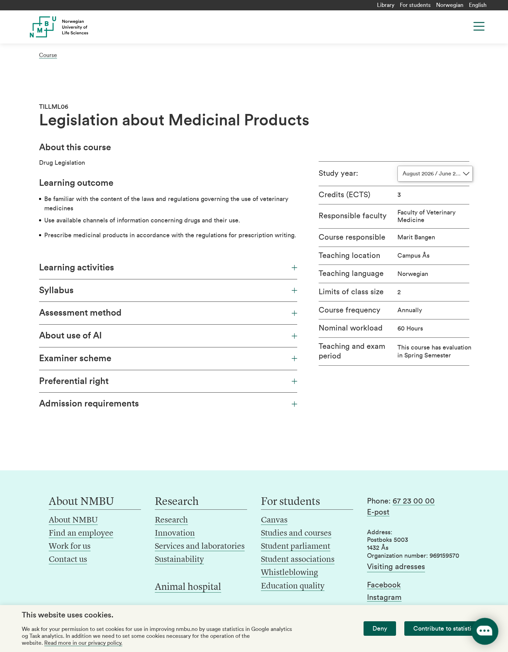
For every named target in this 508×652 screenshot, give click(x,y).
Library (385, 5)
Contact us (68, 560)
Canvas (274, 520)
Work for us (70, 547)
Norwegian (449, 5)
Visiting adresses (396, 566)
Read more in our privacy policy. (83, 643)
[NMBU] (75, 27)
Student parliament (295, 547)
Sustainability (179, 560)
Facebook (384, 585)
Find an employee (81, 533)
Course (48, 55)
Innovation (175, 533)
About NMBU (73, 520)
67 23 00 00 (414, 501)
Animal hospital (188, 587)
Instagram (384, 597)
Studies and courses (296, 533)
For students (415, 5)
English (478, 5)
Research (171, 520)
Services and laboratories (200, 547)
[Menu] (479, 26)
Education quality (292, 586)
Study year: (338, 173)
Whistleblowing (289, 573)
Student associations (298, 560)
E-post (378, 512)
